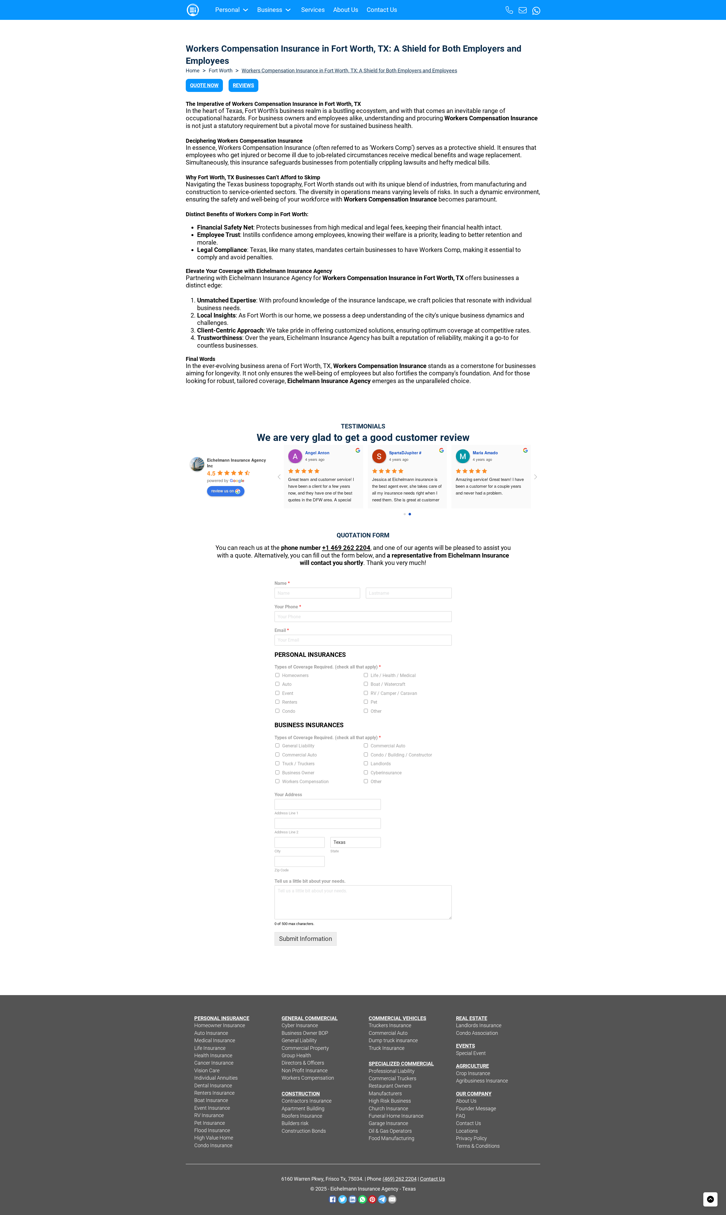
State (334, 851)
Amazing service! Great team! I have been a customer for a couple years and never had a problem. (490, 486)
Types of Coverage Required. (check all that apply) (328, 667)
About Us (345, 9)
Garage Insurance (388, 1123)
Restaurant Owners (390, 1086)
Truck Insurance (386, 1048)
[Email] (392, 1199)
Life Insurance (209, 1048)
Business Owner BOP (305, 1033)
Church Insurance (388, 1108)
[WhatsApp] (362, 1199)
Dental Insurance (213, 1085)
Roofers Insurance (302, 1116)
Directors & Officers (303, 1063)
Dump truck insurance (393, 1040)
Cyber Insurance (300, 1025)
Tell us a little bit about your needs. (310, 881)
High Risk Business (390, 1101)
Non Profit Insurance (305, 1070)
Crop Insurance (473, 1073)
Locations (467, 1131)
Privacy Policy (471, 1138)
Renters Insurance (214, 1093)
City (277, 851)
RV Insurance (209, 1115)
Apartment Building (303, 1108)
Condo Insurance (213, 1145)
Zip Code (282, 870)
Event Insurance (212, 1108)
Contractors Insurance (307, 1101)
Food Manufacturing (391, 1138)
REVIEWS (243, 85)
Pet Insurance (209, 1123)
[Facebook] (332, 1199)
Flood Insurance (212, 1130)
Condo (288, 711)
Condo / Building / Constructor (401, 755)
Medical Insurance (214, 1040)
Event (287, 693)
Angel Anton (317, 452)
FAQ (460, 1116)
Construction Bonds (304, 1131)
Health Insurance (213, 1055)
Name (282, 583)
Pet (374, 702)
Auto (287, 684)
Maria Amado (485, 452)
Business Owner (298, 772)
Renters (289, 702)
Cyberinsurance (386, 772)
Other (376, 711)
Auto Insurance (211, 1033)
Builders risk (295, 1123)
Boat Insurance (211, 1100)
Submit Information (305, 938)
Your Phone (288, 606)
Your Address (288, 794)
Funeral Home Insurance (396, 1116)
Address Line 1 (286, 813)
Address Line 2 (286, 832)
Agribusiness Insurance (482, 1081)
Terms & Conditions (478, 1146)
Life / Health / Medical (393, 675)
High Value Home (213, 1138)
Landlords (381, 763)
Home (193, 70)
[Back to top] (710, 1199)
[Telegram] (382, 1199)
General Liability (298, 746)
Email (282, 630)
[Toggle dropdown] (245, 10)
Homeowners (295, 675)
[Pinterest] (372, 1199)
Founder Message (476, 1108)
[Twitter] (342, 1199)
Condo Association (477, 1033)
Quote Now (204, 85)
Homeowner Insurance (219, 1025)
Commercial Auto (388, 746)
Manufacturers (385, 1093)
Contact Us (382, 9)
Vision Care (207, 1070)
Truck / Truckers (298, 763)
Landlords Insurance (478, 1025)
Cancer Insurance (213, 1063)
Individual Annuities (216, 1078)
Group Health (296, 1055)
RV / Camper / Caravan (394, 693)
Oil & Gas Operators (390, 1131)
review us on (222, 490)
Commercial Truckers (392, 1078)
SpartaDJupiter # (405, 452)
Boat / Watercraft (388, 684)
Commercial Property (305, 1048)
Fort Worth (221, 70)
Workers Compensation (305, 781)
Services (313, 9)
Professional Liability (392, 1071)
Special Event (471, 1053)
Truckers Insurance (390, 1025)
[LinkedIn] (352, 1199)
